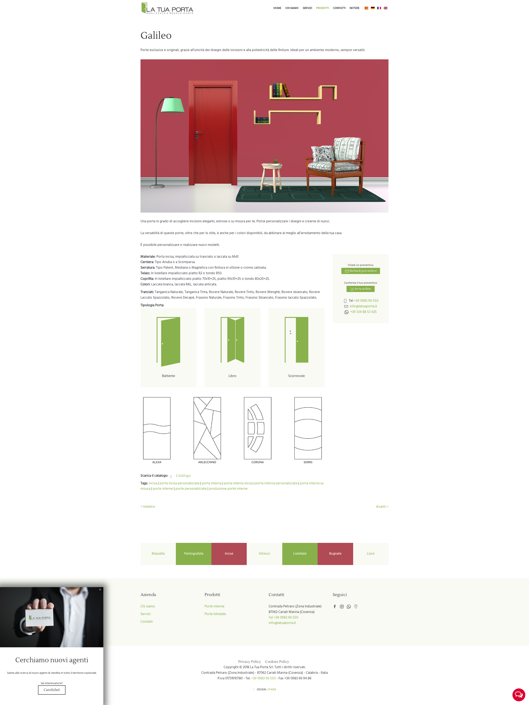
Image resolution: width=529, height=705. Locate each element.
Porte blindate (215, 614)
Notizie (354, 8)
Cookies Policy (277, 662)
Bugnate (335, 554)
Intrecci (264, 554)
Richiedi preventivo (362, 271)
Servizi (307, 8)
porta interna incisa (238, 483)
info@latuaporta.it (363, 306)
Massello (158, 554)
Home (277, 8)
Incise (229, 554)
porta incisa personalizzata (179, 483)
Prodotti (322, 8)
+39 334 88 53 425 (363, 312)
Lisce (370, 554)
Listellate (300, 554)
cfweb (271, 689)
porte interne (163, 489)
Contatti (339, 8)
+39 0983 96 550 (366, 301)
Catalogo (183, 475)
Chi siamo (292, 8)
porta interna (212, 483)
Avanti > (382, 507)
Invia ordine (362, 289)
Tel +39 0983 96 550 (283, 617)
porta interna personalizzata (276, 483)
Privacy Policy (249, 662)
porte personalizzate (191, 489)
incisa (153, 483)
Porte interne (214, 606)
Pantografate (194, 554)
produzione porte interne (228, 489)
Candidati (52, 690)
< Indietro (148, 507)
